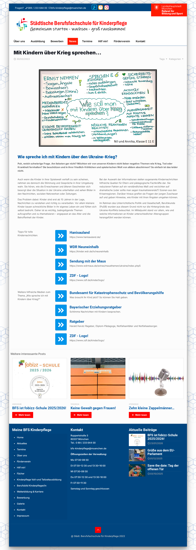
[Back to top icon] (98, 530)
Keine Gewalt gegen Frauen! (93, 408)
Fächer (20, 473)
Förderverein (24, 461)
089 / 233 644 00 (37, 7)
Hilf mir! (21, 467)
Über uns (22, 455)
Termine (21, 449)
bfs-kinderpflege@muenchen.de (68, 7)
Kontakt (21, 509)
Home (20, 437)
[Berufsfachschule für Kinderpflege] (81, 24)
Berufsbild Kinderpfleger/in (31, 485)
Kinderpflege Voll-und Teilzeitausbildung (39, 479)
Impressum (23, 515)
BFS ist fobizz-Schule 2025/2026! (39, 408)
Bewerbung (23, 497)
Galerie (21, 503)
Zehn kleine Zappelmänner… (151, 408)
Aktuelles (22, 443)
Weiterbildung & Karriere (30, 491)
